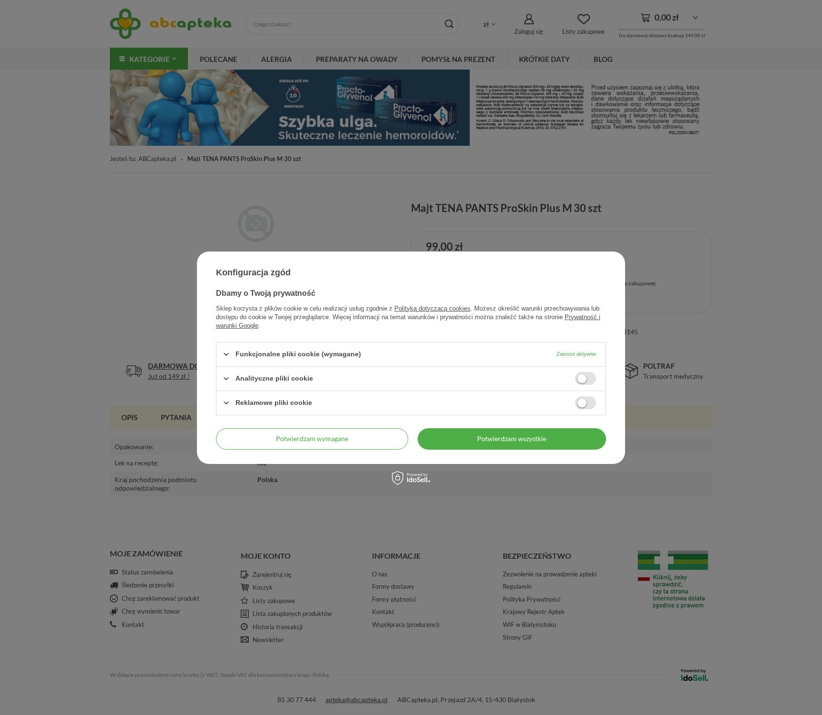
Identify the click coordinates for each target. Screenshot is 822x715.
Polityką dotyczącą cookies (432, 308)
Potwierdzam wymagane (312, 438)
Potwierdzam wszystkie (511, 438)
